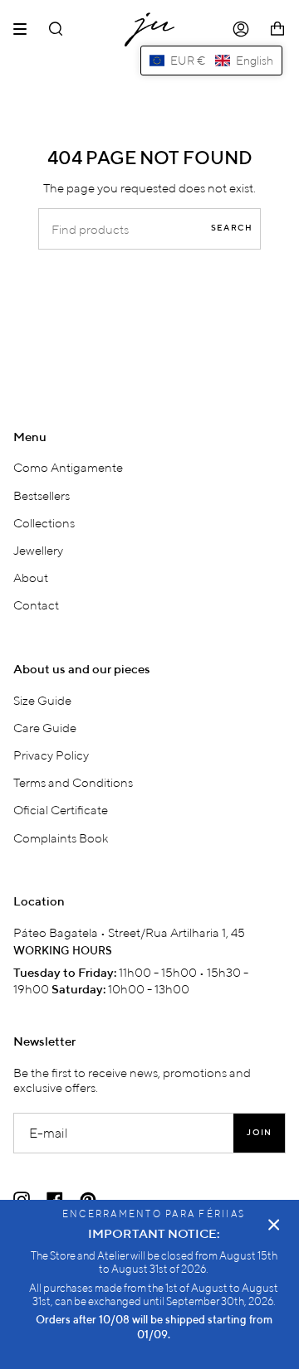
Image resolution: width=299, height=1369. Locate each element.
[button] (211, 60)
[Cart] (277, 29)
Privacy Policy (51, 754)
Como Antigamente (68, 466)
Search (231, 228)
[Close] (274, 1224)
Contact (36, 604)
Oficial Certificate (60, 809)
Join (259, 1133)
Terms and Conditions (73, 781)
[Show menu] (25, 29)
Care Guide (44, 727)
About (30, 577)
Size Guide (42, 699)
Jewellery (38, 549)
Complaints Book (61, 837)
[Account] (241, 29)
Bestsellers (41, 495)
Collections (44, 522)
